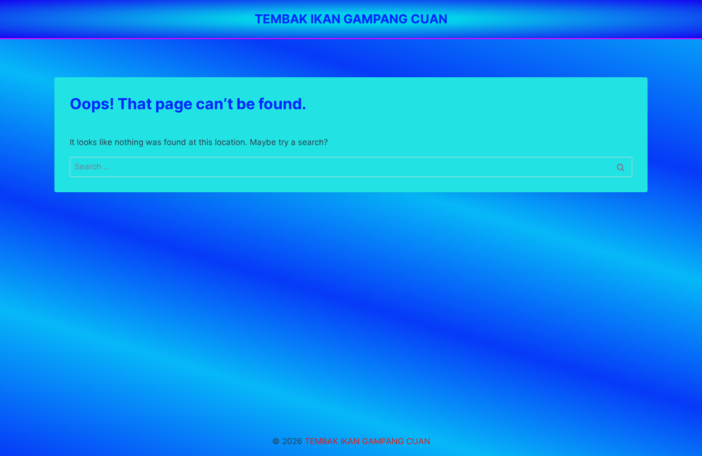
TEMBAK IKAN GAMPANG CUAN (367, 441)
